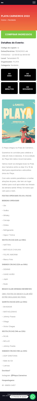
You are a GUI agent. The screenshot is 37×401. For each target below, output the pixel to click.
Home (3, 20)
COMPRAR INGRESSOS (18, 34)
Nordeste (12, 20)
